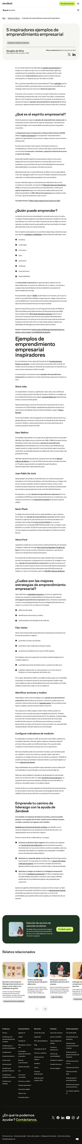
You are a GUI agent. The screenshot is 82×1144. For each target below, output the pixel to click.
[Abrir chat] (77, 1139)
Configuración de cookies (48, 1136)
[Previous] (37, 1009)
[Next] (45, 1009)
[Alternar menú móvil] (78, 3)
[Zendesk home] (7, 3)
